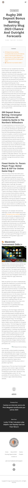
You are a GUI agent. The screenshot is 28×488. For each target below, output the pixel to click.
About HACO (14, 452)
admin (8, 40)
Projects (21, 454)
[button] (25, 2)
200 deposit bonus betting (13, 214)
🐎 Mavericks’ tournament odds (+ (13, 62)
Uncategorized (14, 10)
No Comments (20, 40)
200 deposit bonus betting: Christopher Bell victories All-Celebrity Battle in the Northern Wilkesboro (14, 53)
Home (6, 452)
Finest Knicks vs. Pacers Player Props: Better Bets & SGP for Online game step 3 (14, 59)
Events (21, 452)
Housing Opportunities (11, 454)
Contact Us (14, 456)
